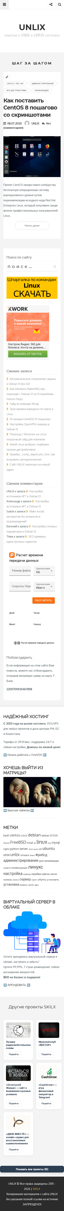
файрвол (24, 885)
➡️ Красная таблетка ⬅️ (18, 810)
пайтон (46, 874)
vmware (24, 855)
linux (42, 842)
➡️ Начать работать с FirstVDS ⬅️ (24, 755)
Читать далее (37, 227)
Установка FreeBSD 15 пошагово (30, 419)
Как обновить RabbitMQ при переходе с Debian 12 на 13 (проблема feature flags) (29, 394)
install (30, 842)
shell (31, 849)
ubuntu (48, 848)
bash (6, 835)
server (23, 849)
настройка (13, 873)
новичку (27, 874)
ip (35, 843)
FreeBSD (18, 842)
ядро (36, 885)
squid (35, 849)
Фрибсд (41, 855)
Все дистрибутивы (16, 90)
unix (6, 855)
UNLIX (35, 123)
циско (31, 885)
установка (11, 884)
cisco (24, 835)
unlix (15, 854)
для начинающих (49, 860)
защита (7, 868)
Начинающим (42, 90)
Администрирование (43, 83)
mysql (56, 842)
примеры (7, 879)
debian (34, 834)
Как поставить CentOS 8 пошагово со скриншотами (30, 107)
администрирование (20, 860)
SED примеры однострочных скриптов (26, 539)
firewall (6, 843)
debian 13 (46, 835)
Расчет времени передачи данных (37, 643)
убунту (42, 879)
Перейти (14, 1054)
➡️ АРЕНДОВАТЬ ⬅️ (16, 985)
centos (15, 835)
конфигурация (19, 867)
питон (53, 874)
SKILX (36, 1189)
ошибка (36, 874)
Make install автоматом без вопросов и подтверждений (25, 516)
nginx (6, 848)
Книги (32, 855)
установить (53, 879)
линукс (35, 867)
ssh (40, 849)
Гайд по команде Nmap (24, 404)
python (14, 849)
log (49, 843)
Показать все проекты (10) (32, 1169)
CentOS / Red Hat (15, 83)
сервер (25, 879)
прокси (16, 879)
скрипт (34, 880)
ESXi (55, 835)
